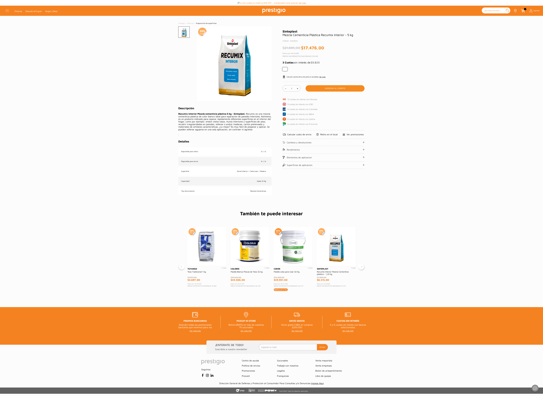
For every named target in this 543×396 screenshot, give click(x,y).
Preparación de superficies (206, 23)
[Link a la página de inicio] (181, 23)
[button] (496, 10)
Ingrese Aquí (317, 383)
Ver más (302, 3)
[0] (522, 11)
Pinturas (190, 23)
